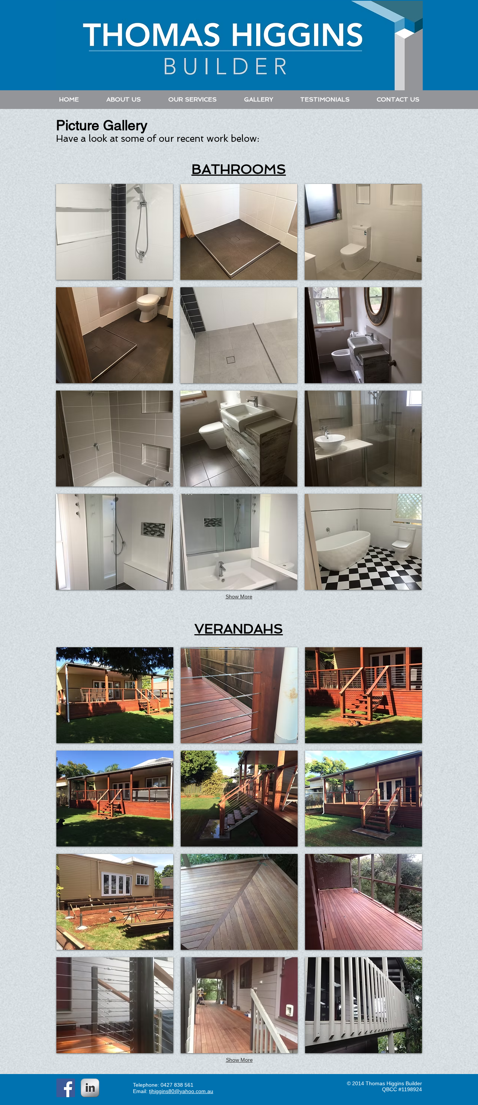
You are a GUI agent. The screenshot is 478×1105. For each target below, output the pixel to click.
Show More (239, 597)
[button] (114, 232)
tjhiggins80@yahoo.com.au (181, 1091)
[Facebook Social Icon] (65, 1088)
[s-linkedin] (90, 1088)
